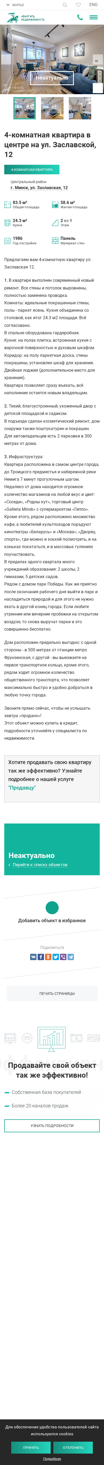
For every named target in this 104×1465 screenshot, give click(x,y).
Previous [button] (7, 108)
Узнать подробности (52, 1126)
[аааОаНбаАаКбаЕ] (33, 957)
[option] (24, 108)
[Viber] (63, 957)
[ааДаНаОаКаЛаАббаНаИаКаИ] (48, 957)
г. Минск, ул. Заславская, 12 (39, 187)
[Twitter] (56, 957)
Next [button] (97, 108)
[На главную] (25, 17)
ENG (93, 4)
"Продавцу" (22, 787)
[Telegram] (70, 957)
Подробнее (52, 1458)
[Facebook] (41, 957)
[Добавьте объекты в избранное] (78, 5)
